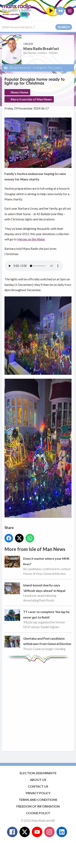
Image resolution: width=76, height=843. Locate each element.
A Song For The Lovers (47, 67)
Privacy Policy (38, 793)
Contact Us (38, 786)
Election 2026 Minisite (38, 773)
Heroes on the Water (31, 239)
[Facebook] (12, 832)
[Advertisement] (38, 705)
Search (64, 27)
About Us (38, 779)
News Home (19, 92)
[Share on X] (19, 538)
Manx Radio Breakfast (41, 48)
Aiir (53, 820)
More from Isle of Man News (31, 99)
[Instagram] (49, 832)
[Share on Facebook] (8, 538)
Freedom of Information (38, 806)
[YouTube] (37, 832)
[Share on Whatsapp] (30, 538)
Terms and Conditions (38, 799)
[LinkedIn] (62, 832)
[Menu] (69, 10)
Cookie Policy (38, 813)
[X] (24, 832)
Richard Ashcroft (20, 67)
